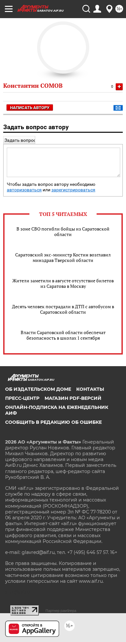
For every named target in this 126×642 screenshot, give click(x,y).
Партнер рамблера (61, 611)
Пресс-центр (22, 398)
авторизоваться (24, 190)
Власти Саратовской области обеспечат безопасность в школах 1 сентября (63, 335)
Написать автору (29, 107)
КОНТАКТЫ (90, 389)
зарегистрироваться (73, 190)
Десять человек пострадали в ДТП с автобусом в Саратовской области (63, 309)
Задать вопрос (20, 140)
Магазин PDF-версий (73, 398)
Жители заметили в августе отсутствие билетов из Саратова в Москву (63, 283)
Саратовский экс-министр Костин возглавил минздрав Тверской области (63, 257)
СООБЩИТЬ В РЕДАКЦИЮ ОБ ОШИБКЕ (53, 422)
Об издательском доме (38, 389)
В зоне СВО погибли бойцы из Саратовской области (63, 231)
